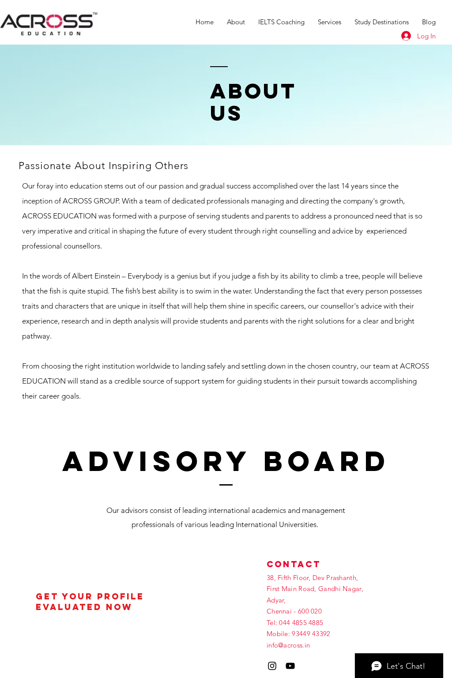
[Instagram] (272, 665)
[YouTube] (290, 665)
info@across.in (288, 645)
